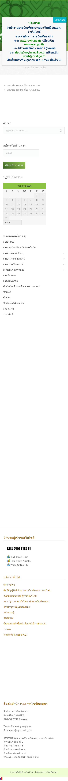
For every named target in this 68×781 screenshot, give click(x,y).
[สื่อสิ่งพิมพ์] (27, 450)
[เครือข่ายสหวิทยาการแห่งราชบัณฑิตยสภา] (27, 500)
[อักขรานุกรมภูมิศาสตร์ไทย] (27, 417)
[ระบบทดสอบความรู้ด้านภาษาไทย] (27, 368)
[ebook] (27, 467)
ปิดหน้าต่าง (60, 20)
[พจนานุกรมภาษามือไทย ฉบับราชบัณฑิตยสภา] (27, 384)
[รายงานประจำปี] (27, 483)
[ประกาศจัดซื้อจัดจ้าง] (27, 115)
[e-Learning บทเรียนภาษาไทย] (27, 401)
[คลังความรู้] (27, 434)
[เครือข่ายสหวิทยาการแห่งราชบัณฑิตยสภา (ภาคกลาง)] (27, 516)
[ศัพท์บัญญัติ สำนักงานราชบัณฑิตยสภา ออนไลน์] (27, 351)
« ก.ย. (8, 222)
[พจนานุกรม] (27, 335)
